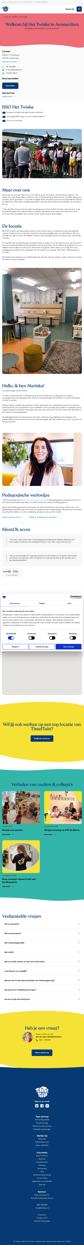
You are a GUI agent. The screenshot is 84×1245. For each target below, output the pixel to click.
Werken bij (70, 9)
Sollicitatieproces (42, 1142)
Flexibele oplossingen (42, 1129)
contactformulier (26, 2)
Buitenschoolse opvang (42, 1126)
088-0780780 (42, 1205)
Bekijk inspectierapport (11, 517)
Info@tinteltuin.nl (42, 1208)
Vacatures (42, 1139)
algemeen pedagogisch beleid (33, 500)
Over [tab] (69, 603)
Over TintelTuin (42, 1156)
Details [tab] (42, 603)
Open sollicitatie (42, 1145)
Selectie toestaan (42, 647)
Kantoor (42, 1191)
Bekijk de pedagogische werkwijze (43, 517)
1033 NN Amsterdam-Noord (42, 1198)
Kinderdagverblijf (42, 1120)
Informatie (42, 1152)
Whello (68, 1241)
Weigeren (15, 647)
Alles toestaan (68, 647)
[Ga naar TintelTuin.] (2, 17)
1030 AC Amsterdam (42, 1221)
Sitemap (42, 1185)
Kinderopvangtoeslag (42, 1175)
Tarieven (42, 1165)
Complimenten (42, 1162)
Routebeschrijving (9, 61)
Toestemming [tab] (14, 603)
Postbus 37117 (42, 1218)
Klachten (42, 1159)
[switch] (32, 638)
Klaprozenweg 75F (42, 1195)
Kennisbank (42, 1169)
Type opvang (42, 1116)
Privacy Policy (42, 1178)
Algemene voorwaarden (42, 1181)
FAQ (42, 1172)
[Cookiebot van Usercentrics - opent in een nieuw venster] (71, 597)
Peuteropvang (42, 1123)
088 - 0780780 (45, 1040)
